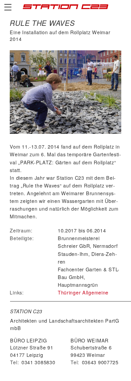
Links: (17, 292)
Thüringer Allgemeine (83, 292)
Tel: (14, 362)
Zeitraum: (21, 230)
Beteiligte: (22, 237)
